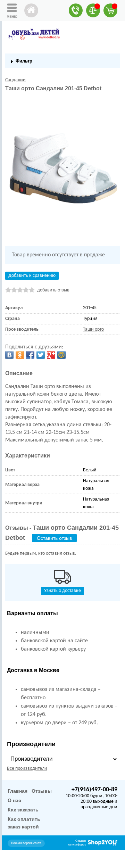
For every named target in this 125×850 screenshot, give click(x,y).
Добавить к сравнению (32, 275)
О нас (14, 800)
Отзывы (42, 791)
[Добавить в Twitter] (40, 355)
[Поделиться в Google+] (51, 355)
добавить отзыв (53, 290)
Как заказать (23, 809)
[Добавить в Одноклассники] (20, 355)
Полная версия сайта (26, 843)
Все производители (27, 768)
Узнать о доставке (62, 590)
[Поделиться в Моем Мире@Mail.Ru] (61, 355)
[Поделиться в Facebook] (30, 355)
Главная (17, 791)
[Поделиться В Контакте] (9, 355)
